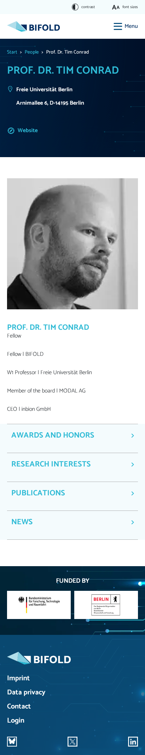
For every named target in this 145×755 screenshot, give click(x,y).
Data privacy (26, 692)
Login (15, 721)
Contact (19, 706)
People (32, 52)
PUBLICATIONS (38, 493)
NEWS (22, 522)
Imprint (18, 678)
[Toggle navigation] (118, 26)
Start (12, 52)
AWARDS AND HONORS (52, 435)
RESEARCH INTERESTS (51, 464)
